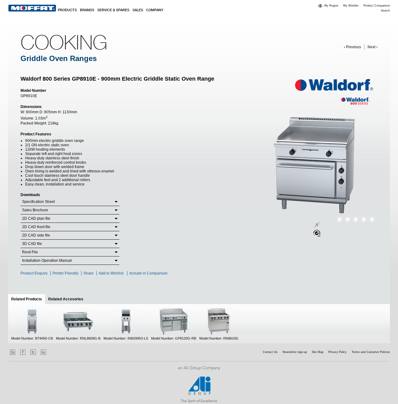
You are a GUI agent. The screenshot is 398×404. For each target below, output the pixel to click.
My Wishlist (351, 5)
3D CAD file (32, 244)
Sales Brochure (35, 210)
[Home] (32, 8)
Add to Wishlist (111, 273)
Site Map (317, 352)
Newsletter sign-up (295, 352)
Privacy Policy (337, 352)
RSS (12, 352)
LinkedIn (43, 352)
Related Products (28, 299)
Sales (137, 10)
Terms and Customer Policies (371, 352)
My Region (331, 5)
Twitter (33, 352)
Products (67, 10)
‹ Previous (352, 47)
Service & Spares (113, 10)
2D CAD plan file (36, 218)
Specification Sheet (38, 202)
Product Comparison (376, 5)
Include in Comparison (149, 273)
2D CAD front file (36, 227)
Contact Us (270, 352)
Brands (87, 10)
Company (154, 10)
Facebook (22, 352)
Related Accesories (65, 299)
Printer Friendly (65, 273)
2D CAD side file (36, 235)
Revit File (30, 252)
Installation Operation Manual (47, 260)
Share (88, 273)
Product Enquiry (34, 273)
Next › (372, 47)
